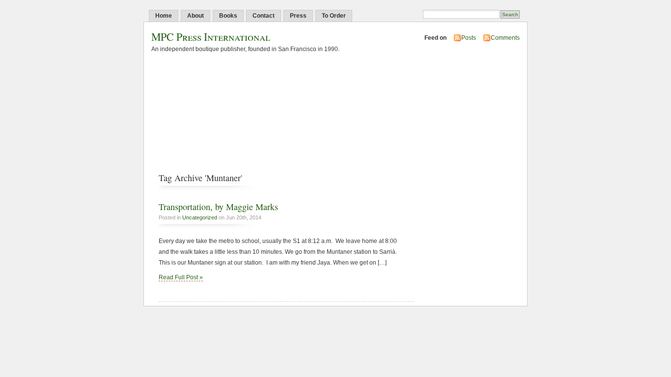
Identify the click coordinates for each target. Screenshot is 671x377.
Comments (505, 37)
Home (163, 15)
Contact (263, 15)
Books (228, 15)
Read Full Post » (181, 277)
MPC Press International (210, 36)
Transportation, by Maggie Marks (218, 207)
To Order (334, 15)
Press (298, 15)
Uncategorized (199, 217)
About (195, 15)
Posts (468, 37)
